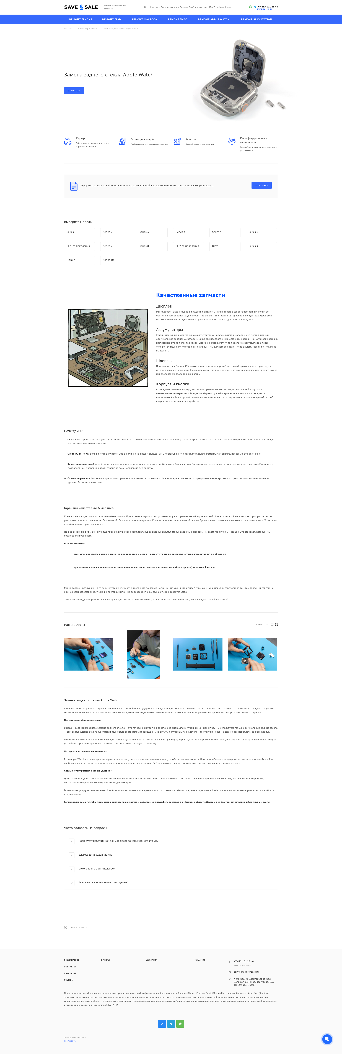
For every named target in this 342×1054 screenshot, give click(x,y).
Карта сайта (70, 1041)
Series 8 (144, 246)
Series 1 (71, 232)
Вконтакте (162, 1024)
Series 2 (107, 232)
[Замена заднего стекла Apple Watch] (88, 654)
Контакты (70, 966)
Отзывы (69, 980)
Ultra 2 (71, 260)
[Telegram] (255, 7)
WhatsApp (180, 1024)
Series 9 (253, 246)
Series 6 (253, 232)
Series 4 (180, 232)
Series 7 (107, 246)
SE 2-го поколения (187, 246)
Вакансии (70, 973)
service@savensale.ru (246, 971)
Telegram (171, 1024)
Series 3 (144, 232)
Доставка (151, 960)
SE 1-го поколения (78, 246)
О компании (71, 960)
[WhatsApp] (250, 7)
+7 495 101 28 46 (268, 6)
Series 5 (216, 232)
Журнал (105, 960)
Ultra (215, 246)
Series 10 (108, 260)
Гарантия (200, 960)
